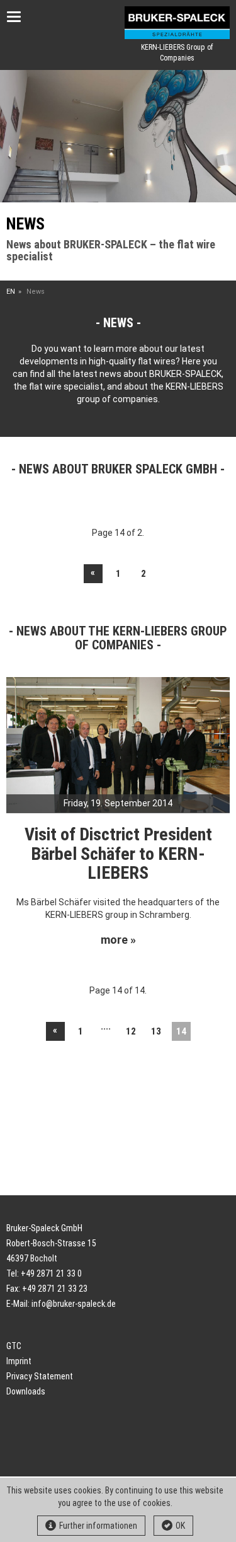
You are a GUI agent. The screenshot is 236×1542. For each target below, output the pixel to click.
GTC (13, 1346)
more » (118, 940)
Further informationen (98, 1526)
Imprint (18, 1361)
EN (10, 291)
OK (180, 1526)
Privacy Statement (39, 1376)
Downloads (25, 1391)
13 (156, 1031)
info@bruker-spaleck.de (73, 1304)
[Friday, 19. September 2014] (118, 744)
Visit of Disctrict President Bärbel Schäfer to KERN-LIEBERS (118, 854)
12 (131, 1031)
